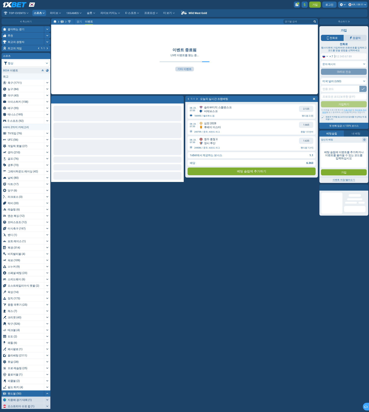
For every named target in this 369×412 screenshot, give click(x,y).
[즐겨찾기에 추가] (47, 54)
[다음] (47, 48)
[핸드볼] (62, 21)
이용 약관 (348, 110)
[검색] (314, 21)
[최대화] (47, 29)
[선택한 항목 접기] (42, 93)
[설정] (342, 5)
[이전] (38, 48)
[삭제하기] (314, 99)
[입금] (305, 5)
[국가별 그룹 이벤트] (47, 93)
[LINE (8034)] (55, 21)
